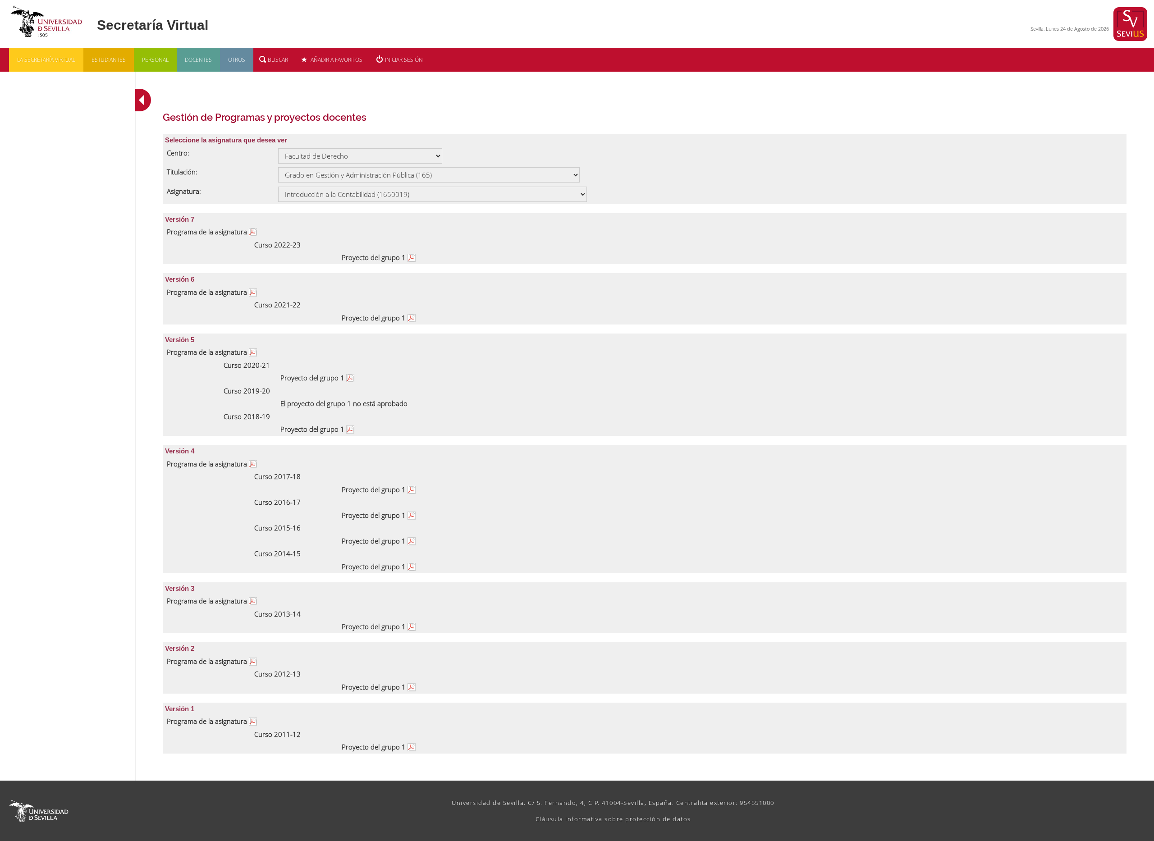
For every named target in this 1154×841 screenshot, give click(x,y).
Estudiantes (109, 60)
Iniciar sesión (404, 60)
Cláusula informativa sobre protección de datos (613, 819)
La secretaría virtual (46, 60)
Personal (155, 60)
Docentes (198, 60)
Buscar (278, 60)
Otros (236, 60)
